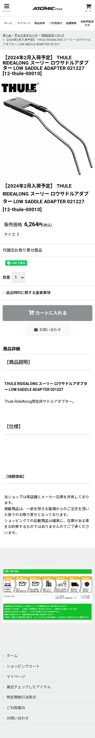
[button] (6, 8)
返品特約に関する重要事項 (28, 293)
